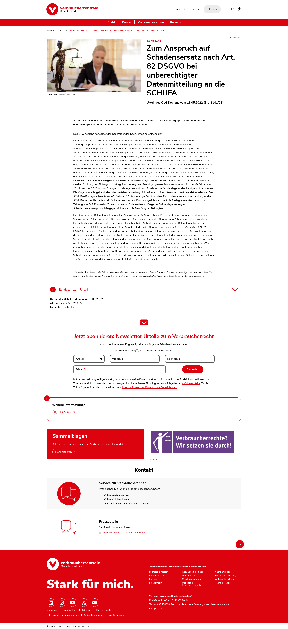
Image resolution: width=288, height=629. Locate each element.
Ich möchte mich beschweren (114, 499)
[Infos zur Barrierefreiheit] (239, 9)
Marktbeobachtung (192, 579)
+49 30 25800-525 (135, 532)
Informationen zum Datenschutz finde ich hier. (149, 387)
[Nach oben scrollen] (240, 544)
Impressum (52, 610)
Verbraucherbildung (225, 579)
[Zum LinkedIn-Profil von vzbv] (51, 602)
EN (233, 9)
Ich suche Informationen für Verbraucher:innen (124, 503)
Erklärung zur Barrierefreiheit (64, 615)
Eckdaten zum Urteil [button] (73, 289)
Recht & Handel (223, 583)
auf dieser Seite (191, 383)
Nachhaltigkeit (222, 572)
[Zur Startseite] (72, 9)
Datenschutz (70, 610)
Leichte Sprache (116, 615)
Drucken (236, 37)
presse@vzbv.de (111, 532)
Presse (127, 22)
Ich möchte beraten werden (114, 495)
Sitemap (86, 610)
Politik (111, 22)
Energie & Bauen (157, 575)
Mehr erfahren (63, 452)
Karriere (176, 22)
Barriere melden (104, 610)
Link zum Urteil (67, 412)
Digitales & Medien (158, 572)
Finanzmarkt (155, 583)
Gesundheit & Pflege (192, 572)
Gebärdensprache (93, 615)
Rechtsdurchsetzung (225, 575)
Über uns (195, 9)
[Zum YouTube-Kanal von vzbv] (73, 602)
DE (225, 9)
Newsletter (182, 9)
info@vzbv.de (156, 608)
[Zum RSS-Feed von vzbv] (84, 602)
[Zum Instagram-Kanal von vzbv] (62, 602)
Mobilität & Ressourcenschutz (191, 584)
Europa (153, 579)
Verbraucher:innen (151, 22)
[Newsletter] (95, 602)
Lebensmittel (188, 575)
